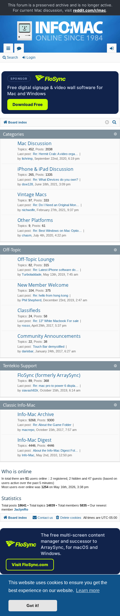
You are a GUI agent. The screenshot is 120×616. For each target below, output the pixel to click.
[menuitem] (114, 122)
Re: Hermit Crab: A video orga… (55, 154)
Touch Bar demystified (48, 346)
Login (31, 57)
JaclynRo (21, 509)
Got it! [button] (33, 605)
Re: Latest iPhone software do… (56, 270)
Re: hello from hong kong (50, 295)
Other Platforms (35, 220)
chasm (26, 235)
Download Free (28, 104)
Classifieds (28, 310)
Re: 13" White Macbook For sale (56, 321)
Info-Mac (28, 455)
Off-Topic (12, 250)
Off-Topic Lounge (35, 259)
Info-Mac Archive (35, 414)
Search (12, 57)
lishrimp (27, 158)
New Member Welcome (42, 285)
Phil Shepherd (31, 300)
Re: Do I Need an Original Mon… (56, 205)
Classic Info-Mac (19, 405)
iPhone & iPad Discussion (45, 169)
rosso (26, 325)
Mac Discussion (34, 143)
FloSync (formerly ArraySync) (48, 375)
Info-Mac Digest (34, 440)
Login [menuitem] (113, 49)
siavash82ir (30, 390)
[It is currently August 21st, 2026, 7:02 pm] (107, 122)
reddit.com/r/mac (89, 10)
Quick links (9, 49)
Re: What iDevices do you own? (55, 179)
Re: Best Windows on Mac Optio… (57, 230)
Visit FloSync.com (30, 564)
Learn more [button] (88, 590)
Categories (13, 134)
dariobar (27, 351)
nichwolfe (28, 210)
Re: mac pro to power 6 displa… (55, 385)
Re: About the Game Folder (52, 425)
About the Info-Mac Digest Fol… (55, 450)
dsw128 (27, 184)
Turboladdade (31, 274)
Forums (20, 49)
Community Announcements (49, 336)
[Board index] (60, 32)
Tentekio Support (20, 365)
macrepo (28, 429)
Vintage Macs (32, 194)
